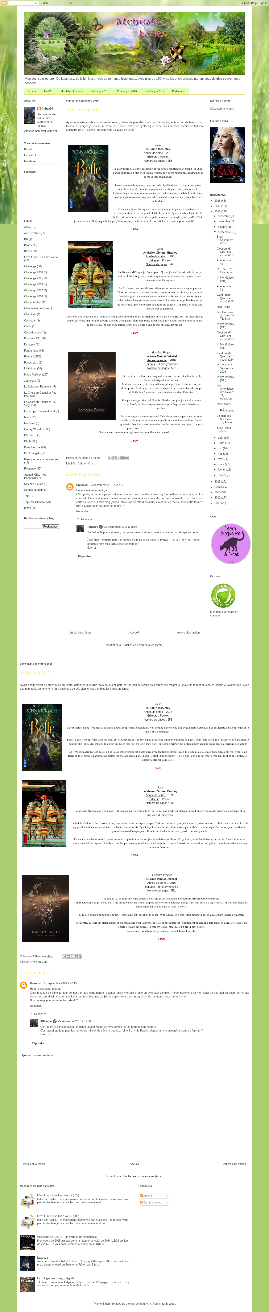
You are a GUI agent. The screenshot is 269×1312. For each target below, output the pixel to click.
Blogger (170, 1303)
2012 (218, 497)
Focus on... (31, 362)
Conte (27, 326)
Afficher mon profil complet (40, 130)
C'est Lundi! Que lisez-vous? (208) (58, 1216)
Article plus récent (80, 632)
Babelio (28, 149)
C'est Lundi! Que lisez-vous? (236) (225, 298)
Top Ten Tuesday (34, 502)
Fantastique (31, 350)
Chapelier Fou (32, 302)
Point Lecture (32, 447)
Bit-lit (27, 251)
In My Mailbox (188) (225, 378)
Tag (26, 495)
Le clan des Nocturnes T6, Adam (224, 419)
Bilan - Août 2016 (224, 429)
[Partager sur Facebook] (122, 458)
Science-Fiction (33, 483)
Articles (148, 1195)
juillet (221, 442)
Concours (30, 320)
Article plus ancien (188, 632)
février (222, 469)
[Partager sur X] (118, 458)
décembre (224, 216)
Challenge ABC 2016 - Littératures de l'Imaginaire (67, 1236)
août (221, 437)
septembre (225, 232)
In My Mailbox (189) (225, 346)
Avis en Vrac (86, 463)
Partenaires (178, 91)
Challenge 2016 (33, 284)
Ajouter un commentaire (37, 1055)
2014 (218, 487)
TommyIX (145, 1303)
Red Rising (223, 306)
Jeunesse (30, 380)
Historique (30, 368)
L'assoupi (43, 1257)
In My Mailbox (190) (225, 325)
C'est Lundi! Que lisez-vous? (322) (58, 1195)
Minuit (28, 417)
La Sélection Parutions (38, 386)
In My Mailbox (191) (225, 279)
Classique (30, 314)
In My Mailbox (32, 374)
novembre (224, 221)
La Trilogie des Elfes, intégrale (55, 1278)
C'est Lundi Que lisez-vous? (41, 257)
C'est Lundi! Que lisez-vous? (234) (225, 356)
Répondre (82, 511)
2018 (218, 200)
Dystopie (29, 344)
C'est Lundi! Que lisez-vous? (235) (225, 336)
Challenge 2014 (33, 272)
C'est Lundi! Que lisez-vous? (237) (225, 252)
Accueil (32, 91)
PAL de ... (30, 435)
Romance (30, 468)
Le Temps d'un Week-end (39, 411)
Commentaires (152, 1202)
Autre (27, 227)
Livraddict (30, 155)
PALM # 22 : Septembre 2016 (225, 368)
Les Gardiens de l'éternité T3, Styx (225, 315)
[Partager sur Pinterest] (126, 458)
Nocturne (29, 423)
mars (221, 464)
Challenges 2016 (127, 91)
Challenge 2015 (33, 278)
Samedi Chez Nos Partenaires (35, 476)
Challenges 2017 (154, 91)
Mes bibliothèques (71, 91)
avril (221, 458)
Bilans (28, 245)
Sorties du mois (33, 489)
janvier (222, 475)
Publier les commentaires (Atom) (143, 645)
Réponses (86, 519)
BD (26, 239)
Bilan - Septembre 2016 (225, 240)
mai (220, 453)
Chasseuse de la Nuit (37, 308)
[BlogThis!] (114, 458)
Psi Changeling (33, 453)
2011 (218, 503)
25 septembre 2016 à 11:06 (120, 526)
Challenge (30, 266)
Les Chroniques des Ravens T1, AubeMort (226, 392)
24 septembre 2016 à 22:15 (106, 485)
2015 (218, 481)
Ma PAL (48, 91)
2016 (218, 211)
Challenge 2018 (33, 296)
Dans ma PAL (32, 338)
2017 (218, 206)
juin (220, 448)
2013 (218, 492)
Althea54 (92, 526)
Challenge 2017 (33, 290)
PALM (28, 441)
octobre (223, 226)
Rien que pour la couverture (41, 459)
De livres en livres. (123, 129)
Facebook (30, 161)
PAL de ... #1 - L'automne (226, 270)
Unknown (82, 485)
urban (27, 507)
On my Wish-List (34, 429)
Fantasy (29, 356)
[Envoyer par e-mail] (110, 458)
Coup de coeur (33, 332)
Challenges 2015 (99, 91)
